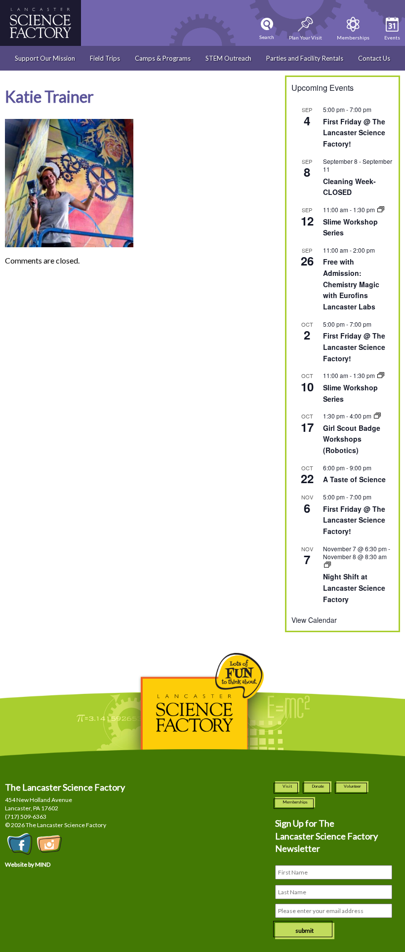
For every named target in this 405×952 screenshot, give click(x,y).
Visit (287, 786)
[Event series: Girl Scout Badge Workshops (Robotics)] (377, 416)
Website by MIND (27, 864)
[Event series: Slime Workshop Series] (380, 209)
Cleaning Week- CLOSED (349, 186)
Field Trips (105, 58)
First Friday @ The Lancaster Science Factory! (354, 132)
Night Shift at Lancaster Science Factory (354, 587)
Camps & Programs (163, 58)
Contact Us (374, 58)
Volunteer (352, 786)
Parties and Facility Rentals (304, 58)
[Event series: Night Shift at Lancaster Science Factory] (327, 565)
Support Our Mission (45, 58)
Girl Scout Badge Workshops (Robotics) (351, 439)
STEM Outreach (228, 58)
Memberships (295, 802)
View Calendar (314, 620)
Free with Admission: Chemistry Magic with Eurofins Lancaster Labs (351, 284)
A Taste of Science (354, 479)
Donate (318, 786)
